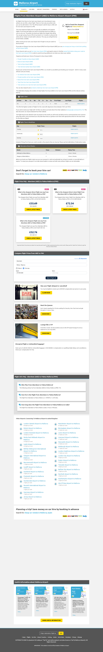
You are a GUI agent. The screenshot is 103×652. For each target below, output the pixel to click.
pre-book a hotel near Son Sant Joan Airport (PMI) (44, 87)
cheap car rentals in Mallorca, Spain (38, 513)
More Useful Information (51, 620)
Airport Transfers (43, 9)
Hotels (72, 9)
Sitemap (80, 637)
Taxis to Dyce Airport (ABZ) (25, 64)
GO (86, 3)
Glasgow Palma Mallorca (23, 156)
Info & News (63, 9)
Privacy (74, 637)
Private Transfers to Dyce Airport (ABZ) (28, 59)
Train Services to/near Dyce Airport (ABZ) (29, 66)
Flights (23, 9)
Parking (54, 9)
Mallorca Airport (30, 4)
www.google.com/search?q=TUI (75, 109)
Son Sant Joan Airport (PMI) (39, 51)
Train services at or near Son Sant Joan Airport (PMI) (32, 84)
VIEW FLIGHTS (81, 103)
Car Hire (31, 9)
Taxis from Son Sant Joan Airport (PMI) (28, 82)
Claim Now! (46, 292)
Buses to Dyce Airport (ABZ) (25, 61)
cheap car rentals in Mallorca (35, 174)
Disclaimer (68, 637)
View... (19, 611)
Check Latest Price (33, 209)
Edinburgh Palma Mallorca (23, 153)
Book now (73, 37)
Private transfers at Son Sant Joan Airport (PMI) (31, 77)
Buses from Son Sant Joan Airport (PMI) (28, 79)
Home (16, 9)
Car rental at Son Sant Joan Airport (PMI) (29, 74)
